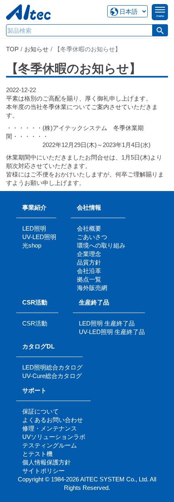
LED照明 (34, 228)
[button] (160, 30)
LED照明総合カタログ (52, 367)
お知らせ (36, 49)
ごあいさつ (92, 236)
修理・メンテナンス (49, 428)
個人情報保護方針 (46, 462)
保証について (40, 411)
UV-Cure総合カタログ (52, 375)
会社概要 (89, 228)
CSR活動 (34, 323)
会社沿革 (89, 270)
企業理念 (89, 253)
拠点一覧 (89, 279)
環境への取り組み (101, 245)
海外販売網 (92, 287)
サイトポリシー (43, 470)
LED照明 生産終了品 (107, 323)
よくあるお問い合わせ (52, 419)
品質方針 (89, 262)
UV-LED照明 (39, 236)
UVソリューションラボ (53, 436)
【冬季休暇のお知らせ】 (73, 68)
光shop (31, 245)
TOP (12, 49)
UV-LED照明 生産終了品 (112, 331)
